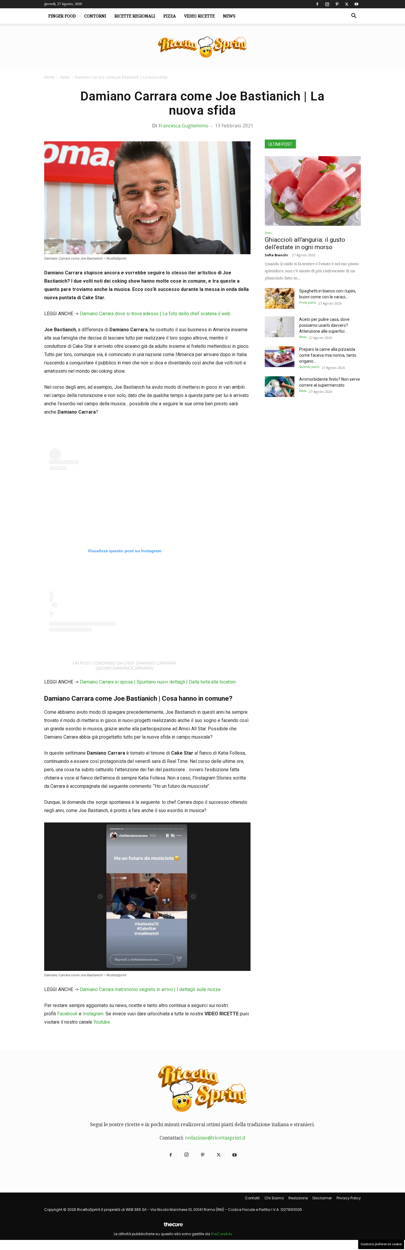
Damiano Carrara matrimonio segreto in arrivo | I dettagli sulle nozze (150, 989)
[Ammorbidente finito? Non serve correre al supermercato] (279, 386)
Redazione (298, 1198)
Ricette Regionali (134, 16)
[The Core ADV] (173, 1226)
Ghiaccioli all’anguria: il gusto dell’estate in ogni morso (305, 243)
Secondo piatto (309, 366)
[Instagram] (327, 4)
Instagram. (94, 1014)
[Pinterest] (336, 4)
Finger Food (62, 16)
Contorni (95, 16)
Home (49, 77)
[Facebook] (317, 4)
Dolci (268, 233)
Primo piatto (307, 302)
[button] (354, 16)
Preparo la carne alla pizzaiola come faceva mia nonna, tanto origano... (327, 355)
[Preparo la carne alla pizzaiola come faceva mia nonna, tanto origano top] (279, 356)
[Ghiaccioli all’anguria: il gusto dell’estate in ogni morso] (313, 191)
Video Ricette (199, 16)
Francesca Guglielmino (183, 125)
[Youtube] (356, 4)
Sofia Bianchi (276, 255)
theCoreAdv (221, 1233)
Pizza (169, 16)
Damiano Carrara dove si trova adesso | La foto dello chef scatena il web (155, 313)
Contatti (252, 1198)
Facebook (67, 1014)
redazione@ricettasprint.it (215, 1138)
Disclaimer (322, 1198)
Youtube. (102, 1022)
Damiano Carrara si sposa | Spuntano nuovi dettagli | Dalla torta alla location (158, 682)
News (229, 16)
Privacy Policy (349, 1198)
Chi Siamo (274, 1198)
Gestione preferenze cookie (381, 1244)
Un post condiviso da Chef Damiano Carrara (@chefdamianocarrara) (124, 665)
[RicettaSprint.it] (202, 47)
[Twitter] (346, 4)
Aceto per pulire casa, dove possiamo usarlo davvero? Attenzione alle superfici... (324, 325)
